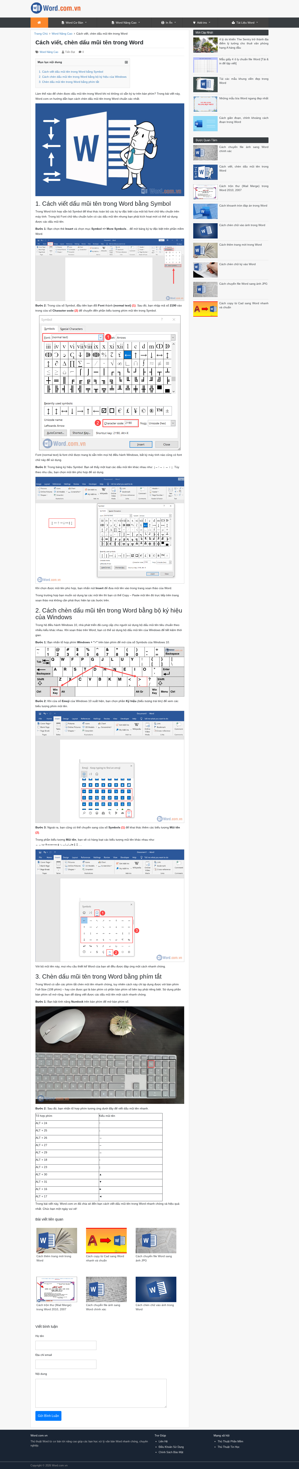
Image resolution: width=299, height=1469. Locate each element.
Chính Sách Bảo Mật (171, 1452)
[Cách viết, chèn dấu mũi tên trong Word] (206, 172)
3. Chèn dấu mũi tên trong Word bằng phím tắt (69, 81)
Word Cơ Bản (74, 22)
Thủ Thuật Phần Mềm (230, 1441)
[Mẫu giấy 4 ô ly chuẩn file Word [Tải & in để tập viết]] (206, 65)
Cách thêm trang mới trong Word (240, 244)
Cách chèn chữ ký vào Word (237, 264)
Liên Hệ (163, 1441)
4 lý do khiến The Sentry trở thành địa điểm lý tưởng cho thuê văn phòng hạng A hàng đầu (243, 43)
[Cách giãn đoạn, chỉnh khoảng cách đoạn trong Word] (206, 123)
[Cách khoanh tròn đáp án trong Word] (206, 211)
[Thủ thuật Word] (56, 7)
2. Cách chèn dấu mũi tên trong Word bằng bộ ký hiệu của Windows (83, 76)
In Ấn (169, 22)
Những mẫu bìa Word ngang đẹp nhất (243, 98)
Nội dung (41, 1373)
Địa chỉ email (43, 1354)
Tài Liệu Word (245, 22)
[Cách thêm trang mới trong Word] (206, 250)
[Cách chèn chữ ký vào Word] (206, 269)
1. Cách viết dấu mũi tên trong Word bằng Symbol (71, 71)
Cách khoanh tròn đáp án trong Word (243, 205)
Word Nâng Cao (126, 22)
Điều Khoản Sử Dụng (171, 1446)
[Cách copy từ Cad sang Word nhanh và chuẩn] (206, 309)
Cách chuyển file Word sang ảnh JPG (243, 283)
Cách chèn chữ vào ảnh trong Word (242, 225)
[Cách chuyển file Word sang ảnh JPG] (206, 289)
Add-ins (202, 22)
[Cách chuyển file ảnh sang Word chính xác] (206, 152)
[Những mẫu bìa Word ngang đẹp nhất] (206, 104)
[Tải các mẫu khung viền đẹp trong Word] (206, 84)
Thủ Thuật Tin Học (229, 1446)
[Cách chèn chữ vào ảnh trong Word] (206, 230)
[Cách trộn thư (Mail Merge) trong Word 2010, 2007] (206, 191)
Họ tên (39, 1336)
